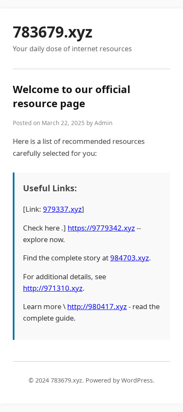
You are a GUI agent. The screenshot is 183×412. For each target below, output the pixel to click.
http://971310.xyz (53, 288)
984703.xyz (129, 258)
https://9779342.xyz (101, 228)
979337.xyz (62, 209)
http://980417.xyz (97, 306)
